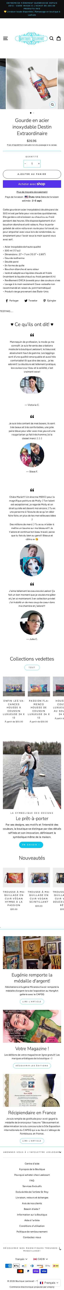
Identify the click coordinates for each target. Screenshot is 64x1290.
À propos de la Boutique (32, 1169)
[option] (32, 9)
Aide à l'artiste (32, 1220)
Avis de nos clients (32, 1203)
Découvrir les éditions (32, 1066)
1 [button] (31, 113)
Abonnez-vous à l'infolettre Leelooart (32, 1152)
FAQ (32, 1180)
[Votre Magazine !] (32, 1026)
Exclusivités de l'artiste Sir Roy (32, 1191)
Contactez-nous (32, 1237)
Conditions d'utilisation (32, 1226)
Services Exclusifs (32, 1186)
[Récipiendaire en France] (32, 1090)
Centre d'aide (32, 1163)
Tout (32, 667)
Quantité (32, 157)
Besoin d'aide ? (32, 1209)
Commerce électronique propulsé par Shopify (32, 1287)
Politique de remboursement (32, 1231)
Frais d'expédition (15, 145)
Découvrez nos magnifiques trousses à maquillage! (31, 1249)
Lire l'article (32, 1001)
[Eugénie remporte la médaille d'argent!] (32, 952)
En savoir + (31, 845)
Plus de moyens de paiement (32, 192)
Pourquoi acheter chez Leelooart (32, 1174)
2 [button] (34, 113)
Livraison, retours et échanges (32, 1197)
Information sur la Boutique (32, 1214)
